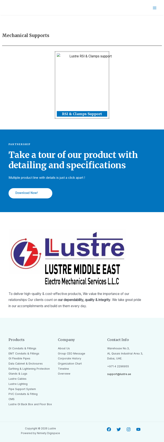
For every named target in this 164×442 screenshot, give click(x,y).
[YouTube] (138, 429)
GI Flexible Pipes (19, 358)
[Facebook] (109, 429)
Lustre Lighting (18, 383)
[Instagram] (128, 429)
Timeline (63, 368)
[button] (30, 193)
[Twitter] (119, 429)
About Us (64, 348)
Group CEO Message (71, 353)
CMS (12, 399)
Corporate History (69, 358)
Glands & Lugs (18, 373)
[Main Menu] (154, 7)
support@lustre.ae (119, 374)
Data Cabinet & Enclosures (26, 363)
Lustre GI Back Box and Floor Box (30, 404)
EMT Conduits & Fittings (24, 353)
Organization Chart (70, 363)
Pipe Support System (22, 389)
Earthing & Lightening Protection (29, 368)
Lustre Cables (17, 378)
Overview (64, 373)
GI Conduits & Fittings (22, 348)
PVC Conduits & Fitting (23, 394)
